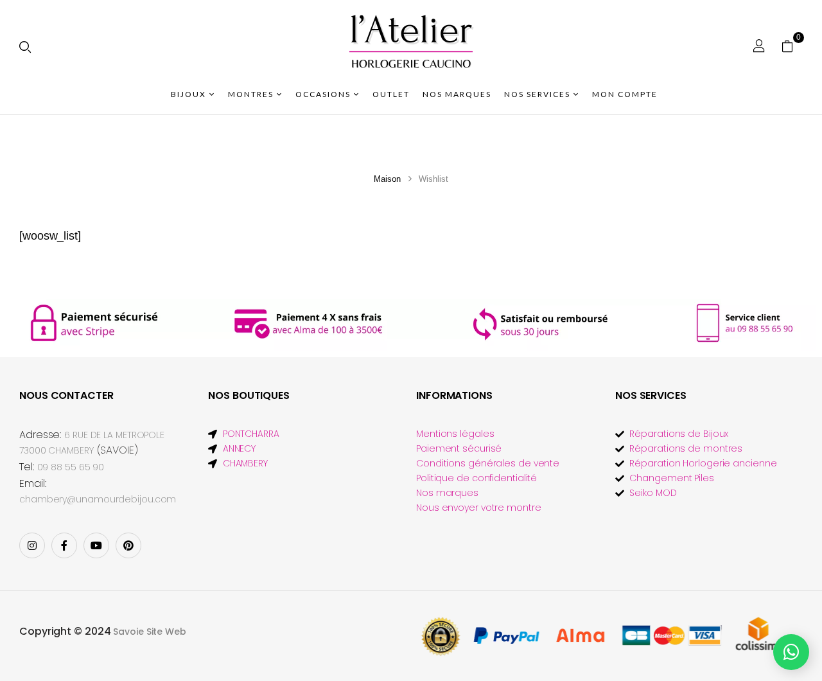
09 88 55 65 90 (71, 467)
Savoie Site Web (149, 631)
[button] (792, 46)
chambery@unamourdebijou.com (97, 499)
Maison (387, 179)
